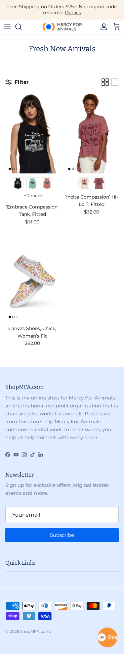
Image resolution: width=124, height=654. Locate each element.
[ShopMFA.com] (62, 27)
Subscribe (62, 535)
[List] (115, 82)
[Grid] (105, 82)
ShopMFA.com (35, 631)
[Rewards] (107, 637)
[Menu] (7, 27)
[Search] (22, 27)
